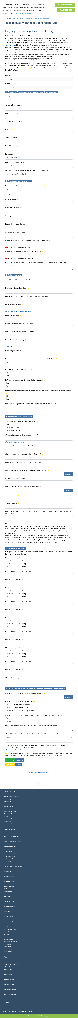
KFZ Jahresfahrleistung (9, 966)
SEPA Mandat (7, 934)
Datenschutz (23, 1011)
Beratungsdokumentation (10, 811)
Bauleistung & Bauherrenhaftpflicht (12, 841)
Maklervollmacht (8, 801)
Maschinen (6, 889)
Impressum (13, 1011)
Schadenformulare (10, 902)
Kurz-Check (6, 816)
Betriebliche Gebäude (9, 881)
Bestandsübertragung (9, 971)
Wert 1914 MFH (7, 987)
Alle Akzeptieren (65, 5)
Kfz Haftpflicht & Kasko (9, 906)
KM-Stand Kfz (7, 944)
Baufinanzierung (8, 949)
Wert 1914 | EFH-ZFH (9, 984)
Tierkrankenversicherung (10, 839)
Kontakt (6, 1002)
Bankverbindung (8, 931)
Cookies (31, 1011)
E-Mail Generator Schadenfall (11, 964)
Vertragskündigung (8, 969)
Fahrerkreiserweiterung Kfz (10, 941)
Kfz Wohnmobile (8, 861)
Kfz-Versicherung (8, 851)
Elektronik (6, 884)
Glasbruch (6, 914)
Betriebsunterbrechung (9, 879)
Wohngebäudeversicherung (42, 18)
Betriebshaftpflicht (8, 874)
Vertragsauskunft (8, 974)
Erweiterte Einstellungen (23, 13)
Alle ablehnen (66, 10)
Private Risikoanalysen (26, 18)
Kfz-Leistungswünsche (9, 856)
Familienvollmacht (8, 806)
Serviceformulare (9, 922)
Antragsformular (8, 951)
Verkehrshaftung (8, 896)
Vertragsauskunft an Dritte (10, 809)
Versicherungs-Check (9, 818)
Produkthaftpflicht (8, 891)
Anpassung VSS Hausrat (10, 936)
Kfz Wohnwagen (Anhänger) (10, 858)
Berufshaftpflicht (8, 871)
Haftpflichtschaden (8, 909)
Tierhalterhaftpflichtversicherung (12, 836)
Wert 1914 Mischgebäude (10, 989)
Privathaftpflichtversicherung (11, 834)
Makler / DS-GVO (9, 792)
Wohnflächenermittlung (10, 997)
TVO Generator (7, 962)
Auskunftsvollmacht (9, 804)
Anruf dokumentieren (9, 823)
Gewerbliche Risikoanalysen (13, 867)
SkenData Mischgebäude (10, 994)
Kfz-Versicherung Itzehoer (10, 854)
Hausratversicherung (9, 844)
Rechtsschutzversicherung (10, 849)
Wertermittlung (9, 980)
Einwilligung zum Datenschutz (11, 796)
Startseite (15, 18)
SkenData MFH (7, 992)
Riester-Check (7, 946)
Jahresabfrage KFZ (8, 939)
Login (5, 1011)
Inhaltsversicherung (9, 876)
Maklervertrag (7, 799)
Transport (6, 893)
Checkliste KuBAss (8, 814)
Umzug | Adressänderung (10, 929)
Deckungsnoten (8, 821)
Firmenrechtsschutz (9, 886)
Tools (5, 957)
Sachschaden (7, 911)
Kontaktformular (8, 927)
